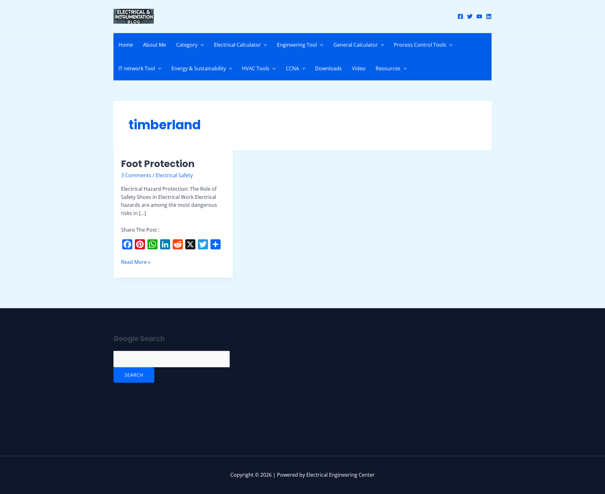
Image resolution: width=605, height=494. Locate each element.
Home (125, 44)
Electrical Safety (174, 175)
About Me (154, 44)
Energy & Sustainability (198, 68)
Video (359, 68)
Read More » (136, 261)
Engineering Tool (297, 44)
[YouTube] (479, 16)
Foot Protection (158, 164)
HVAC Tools (255, 68)
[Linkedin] (489, 16)
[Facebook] (460, 16)
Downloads (328, 68)
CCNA (292, 68)
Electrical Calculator (237, 44)
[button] (201, 44)
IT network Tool (136, 68)
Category (187, 44)
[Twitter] (470, 16)
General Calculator (355, 44)
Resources (388, 68)
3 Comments (136, 175)
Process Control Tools (420, 44)
